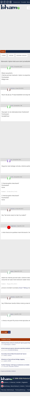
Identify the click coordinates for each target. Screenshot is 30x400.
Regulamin (25, 382)
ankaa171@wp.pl (23, 288)
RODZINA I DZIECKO (21, 55)
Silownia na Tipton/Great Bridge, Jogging (12, 359)
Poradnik (23, 2)
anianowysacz (7, 344)
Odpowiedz (4, 331)
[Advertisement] (15, 30)
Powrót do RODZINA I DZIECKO (8, 371)
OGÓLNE (11, 55)
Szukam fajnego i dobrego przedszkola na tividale (15, 365)
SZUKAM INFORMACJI (13, 350)
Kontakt (18, 382)
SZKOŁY (14, 344)
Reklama (6, 382)
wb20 (5, 361)
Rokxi (5, 355)
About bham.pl (15, 386)
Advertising (6, 386)
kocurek (6, 366)
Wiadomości (16, 2)
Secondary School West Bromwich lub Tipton (13, 354)
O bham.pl (12, 382)
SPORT (9, 361)
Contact (22, 386)
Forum (3, 51)
